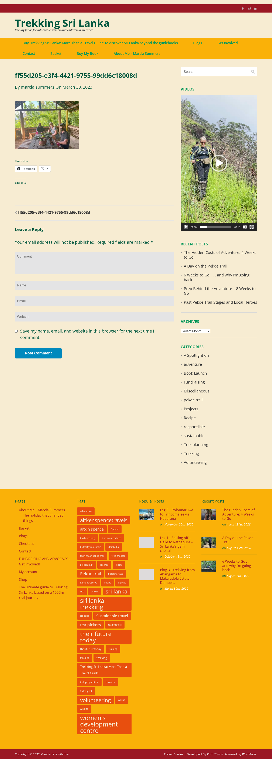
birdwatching (87, 538)
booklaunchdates (111, 538)
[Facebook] (243, 8)
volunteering (95, 700)
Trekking (191, 453)
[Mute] (245, 227)
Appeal (115, 529)
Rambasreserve (88, 582)
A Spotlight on (196, 355)
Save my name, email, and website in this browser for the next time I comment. (87, 334)
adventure (193, 364)
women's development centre (99, 724)
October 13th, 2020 (177, 556)
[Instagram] (249, 8)
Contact (29, 53)
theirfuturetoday (90, 649)
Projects (191, 408)
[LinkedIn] (255, 8)
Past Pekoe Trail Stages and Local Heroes (220, 302)
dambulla (113, 546)
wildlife (84, 708)
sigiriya (122, 582)
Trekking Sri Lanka (62, 23)
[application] (219, 163)
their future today (96, 637)
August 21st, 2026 (239, 524)
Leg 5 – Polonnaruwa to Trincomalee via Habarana (176, 514)
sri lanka (116, 591)
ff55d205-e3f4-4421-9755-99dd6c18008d (54, 212)
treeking (84, 657)
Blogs (197, 43)
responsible (194, 426)
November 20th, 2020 (178, 524)
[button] (218, 163)
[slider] (215, 227)
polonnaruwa (115, 573)
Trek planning (196, 444)
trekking (101, 658)
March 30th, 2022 (176, 588)
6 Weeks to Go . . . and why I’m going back (216, 277)
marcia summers (37, 87)
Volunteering (195, 462)
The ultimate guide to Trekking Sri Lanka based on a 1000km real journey (43, 592)
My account (28, 571)
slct (82, 591)
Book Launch (195, 373)
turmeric (110, 682)
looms (119, 564)
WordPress (249, 754)
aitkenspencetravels (103, 520)
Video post (86, 691)
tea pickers (90, 624)
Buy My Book (87, 53)
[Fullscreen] (251, 227)
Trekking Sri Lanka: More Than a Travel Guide (103, 669)
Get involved (227, 43)
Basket (55, 53)
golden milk (86, 564)
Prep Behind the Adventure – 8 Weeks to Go (220, 291)
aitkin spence (92, 529)
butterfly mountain (90, 546)
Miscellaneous (197, 391)
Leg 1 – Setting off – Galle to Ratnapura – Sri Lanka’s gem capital (176, 544)
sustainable (194, 435)
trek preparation (89, 682)
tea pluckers (115, 624)
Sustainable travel (112, 615)
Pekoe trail (90, 573)
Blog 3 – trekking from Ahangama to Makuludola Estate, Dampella (177, 576)
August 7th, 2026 (238, 576)
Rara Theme (215, 754)
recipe (107, 582)
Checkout (26, 543)
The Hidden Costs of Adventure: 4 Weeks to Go (220, 255)
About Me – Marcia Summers (137, 53)
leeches (104, 564)
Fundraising (194, 382)
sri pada (84, 615)
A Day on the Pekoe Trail (205, 266)
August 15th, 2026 (239, 548)
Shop (23, 579)
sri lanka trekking (92, 604)
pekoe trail (193, 399)
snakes (94, 591)
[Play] (186, 227)
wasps (121, 699)
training (113, 648)
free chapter (118, 555)
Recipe (190, 417)
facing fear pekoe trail (92, 555)
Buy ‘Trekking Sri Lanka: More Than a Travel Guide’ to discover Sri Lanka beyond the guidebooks (100, 43)
